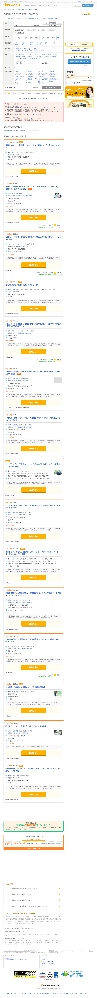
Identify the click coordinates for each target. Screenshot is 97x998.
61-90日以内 (48, 50)
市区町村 (59, 23)
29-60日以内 (40, 50)
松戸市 (42, 934)
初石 (53, 940)
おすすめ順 (7, 93)
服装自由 (18, 78)
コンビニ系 (30, 58)
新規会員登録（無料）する (79, 61)
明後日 (31, 43)
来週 (53, 43)
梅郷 (5, 942)
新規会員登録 (76, 50)
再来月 (39, 44)
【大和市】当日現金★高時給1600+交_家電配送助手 (25, 687)
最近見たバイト (86, 44)
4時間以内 (30, 75)
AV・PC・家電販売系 (20, 58)
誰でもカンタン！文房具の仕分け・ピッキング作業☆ (25, 726)
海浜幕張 (34, 942)
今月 (23, 44)
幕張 (5, 944)
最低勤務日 (44, 93)
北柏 (23, 942)
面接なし (18, 73)
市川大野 (17, 942)
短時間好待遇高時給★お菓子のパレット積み (22, 285)
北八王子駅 (27, 427)
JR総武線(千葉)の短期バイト (11, 130)
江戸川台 (10, 942)
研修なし (30, 73)
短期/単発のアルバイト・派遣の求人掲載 (16, 960)
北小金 (40, 942)
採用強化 (41, 83)
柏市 (5, 935)
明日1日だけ (11, 18)
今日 (16, 43)
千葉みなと (46, 940)
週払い (18, 83)
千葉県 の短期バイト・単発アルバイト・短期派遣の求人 (17, 950)
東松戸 (21, 944)
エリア (46, 23)
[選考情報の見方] (79, 83)
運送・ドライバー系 (14, 244)
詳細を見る (33, 171)
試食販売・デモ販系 (52, 54)
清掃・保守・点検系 (15, 775)
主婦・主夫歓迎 (20, 76)
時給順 (22, 93)
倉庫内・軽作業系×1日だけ (50, 18)
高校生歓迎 (30, 76)
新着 (17, 71)
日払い (41, 71)
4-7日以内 (36, 49)
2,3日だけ (26, 49)
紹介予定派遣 (54, 79)
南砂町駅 (29, 602)
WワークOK (54, 78)
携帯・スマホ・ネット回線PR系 (47, 56)
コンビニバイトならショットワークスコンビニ (19, 993)
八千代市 (12, 934)
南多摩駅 (25, 246)
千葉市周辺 (51, 950)
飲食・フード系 (38, 58)
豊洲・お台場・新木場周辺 (20, 733)
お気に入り (49, 5)
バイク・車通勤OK (44, 78)
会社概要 (8, 958)
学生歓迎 (30, 83)
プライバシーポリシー (47, 961)
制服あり (53, 76)
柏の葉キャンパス (49, 942)
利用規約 (44, 960)
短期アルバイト (28, 952)
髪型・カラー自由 (32, 78)
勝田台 (57, 940)
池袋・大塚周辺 (17, 196)
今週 (46, 43)
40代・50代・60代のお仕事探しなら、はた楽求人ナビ (47, 993)
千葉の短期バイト (24, 130)
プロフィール (41, 5)
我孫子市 (49, 934)
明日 (23, 43)
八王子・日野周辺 (17, 427)
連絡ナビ (27, 5)
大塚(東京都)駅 (27, 196)
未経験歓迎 (54, 75)
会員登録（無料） (88, 5)
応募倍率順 (59, 93)
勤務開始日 (37, 93)
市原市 (55, 934)
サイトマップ (45, 965)
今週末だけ (20, 18)
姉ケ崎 (27, 942)
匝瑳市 (24, 934)
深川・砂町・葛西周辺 (19, 602)
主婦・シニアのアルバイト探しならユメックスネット (76, 993)
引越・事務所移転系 (19, 56)
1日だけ (17, 49)
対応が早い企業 (43, 73)
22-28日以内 (32, 50)
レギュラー (57, 5)
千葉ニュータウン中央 (9, 940)
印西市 (5, 934)
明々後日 (39, 43)
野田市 (36, 934)
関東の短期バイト (34, 130)
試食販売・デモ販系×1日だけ (32, 18)
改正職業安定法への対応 (48, 963)
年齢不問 (41, 76)
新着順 (14, 93)
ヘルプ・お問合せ (89, 1)
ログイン (77, 5)
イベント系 (28, 54)
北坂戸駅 (25, 381)
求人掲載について (81, 1)
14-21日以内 (25, 50)
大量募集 (30, 79)
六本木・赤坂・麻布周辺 (19, 648)
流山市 (30, 934)
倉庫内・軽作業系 (19, 54)
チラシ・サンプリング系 (38, 54)
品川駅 (30, 648)
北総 (56, 950)
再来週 (16, 44)
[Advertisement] (34, 813)
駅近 (52, 81)
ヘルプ (43, 958)
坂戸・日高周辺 (17, 381)
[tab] (72, 44)
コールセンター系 (13, 193)
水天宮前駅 (28, 333)
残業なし (18, 79)
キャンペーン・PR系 (32, 56)
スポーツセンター (30, 940)
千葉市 (18, 934)
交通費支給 (42, 75)
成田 (57, 942)
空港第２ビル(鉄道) (12, 944)
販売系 (11, 152)
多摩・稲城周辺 (17, 246)
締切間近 (30, 71)
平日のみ (53, 73)
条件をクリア (36, 87)
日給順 (29, 93)
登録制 (52, 71)
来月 (31, 44)
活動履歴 (33, 5)
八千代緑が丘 (20, 940)
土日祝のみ (19, 75)
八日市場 (39, 940)
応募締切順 (52, 93)
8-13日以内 (17, 50)
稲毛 (27, 944)
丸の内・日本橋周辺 (18, 333)
